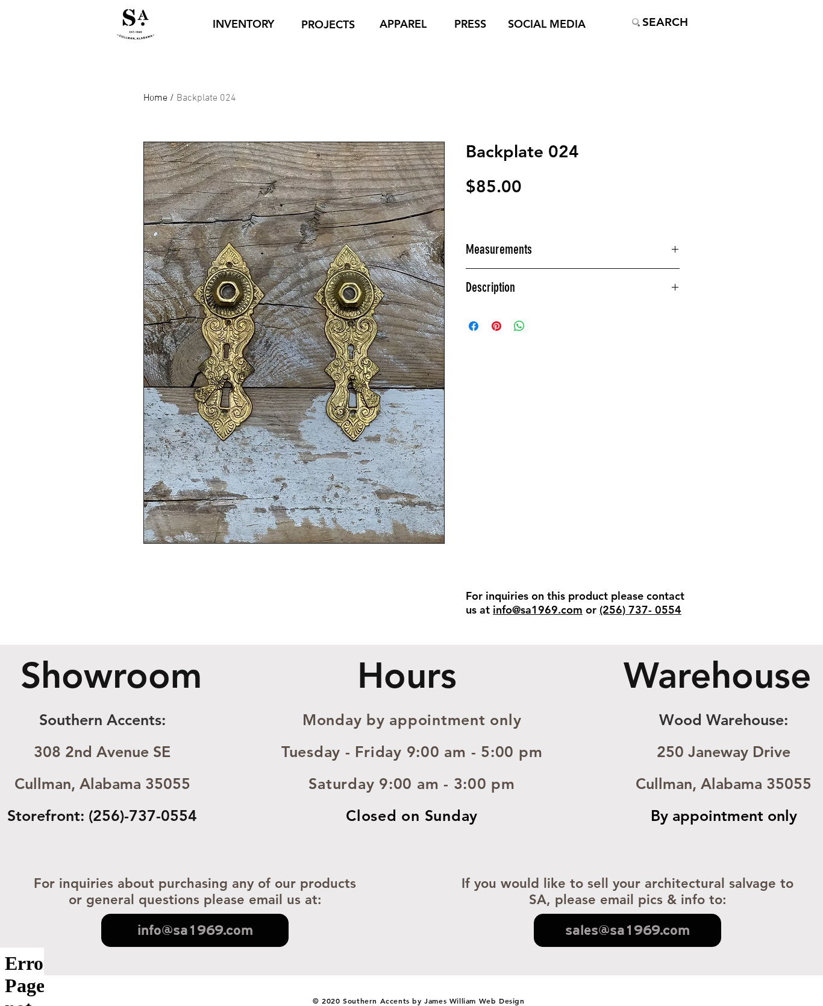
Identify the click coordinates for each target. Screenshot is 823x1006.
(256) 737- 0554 (640, 610)
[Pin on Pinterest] (496, 326)
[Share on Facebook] (473, 326)
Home (155, 98)
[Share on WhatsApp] (519, 326)
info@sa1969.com (538, 610)
